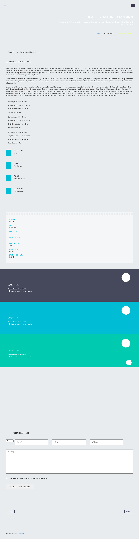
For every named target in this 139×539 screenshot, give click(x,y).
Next (128, 512)
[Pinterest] (16, 503)
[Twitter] (12, 503)
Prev (11, 512)
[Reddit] (28, 503)
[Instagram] (132, 534)
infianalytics (22, 533)
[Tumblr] (20, 503)
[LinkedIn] (24, 503)
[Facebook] (8, 503)
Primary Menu (133, 5)
